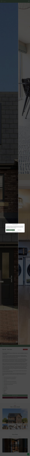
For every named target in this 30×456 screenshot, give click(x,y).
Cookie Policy (13, 231)
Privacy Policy (16, 231)
